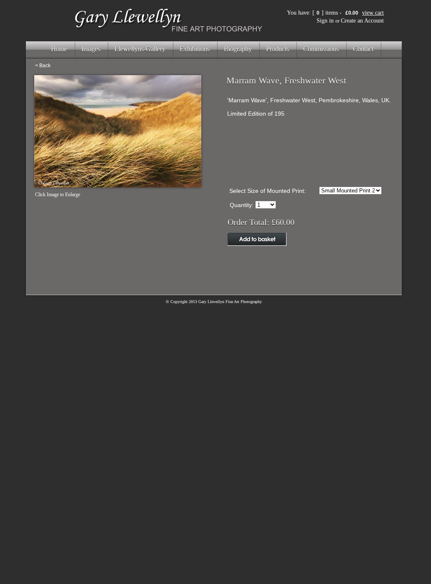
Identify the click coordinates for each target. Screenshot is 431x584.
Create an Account (362, 21)
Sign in (325, 21)
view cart (373, 13)
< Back (43, 65)
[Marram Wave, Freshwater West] (117, 185)
